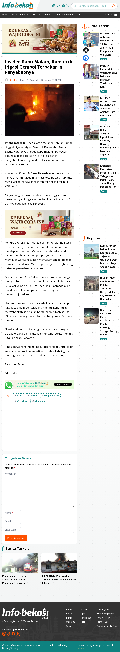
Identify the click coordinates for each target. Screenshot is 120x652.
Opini (57, 14)
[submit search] (113, 6)
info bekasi (20, 401)
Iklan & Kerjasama (105, 613)
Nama (9, 512)
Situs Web (10, 529)
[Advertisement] (39, 428)
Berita (5, 14)
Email (9, 521)
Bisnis (14, 14)
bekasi (18, 395)
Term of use (102, 621)
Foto (79, 14)
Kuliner (48, 14)
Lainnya (109, 14)
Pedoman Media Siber (107, 626)
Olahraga (25, 14)
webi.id (81, 648)
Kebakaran (38, 401)
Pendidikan (68, 14)
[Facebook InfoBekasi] (63, 5)
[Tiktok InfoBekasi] (58, 5)
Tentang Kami (103, 609)
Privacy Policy (103, 617)
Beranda (70, 609)
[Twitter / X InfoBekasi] (67, 5)
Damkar (32, 395)
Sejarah (37, 14)
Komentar (11, 473)
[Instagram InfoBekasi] (53, 5)
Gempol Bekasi (50, 395)
